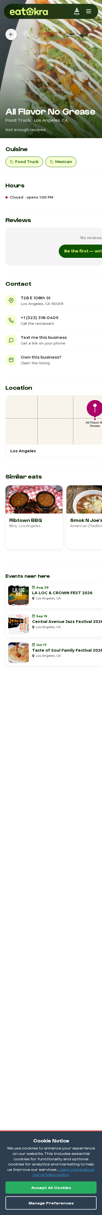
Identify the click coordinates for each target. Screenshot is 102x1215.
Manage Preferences (51, 1203)
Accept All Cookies (51, 1187)
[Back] (11, 34)
